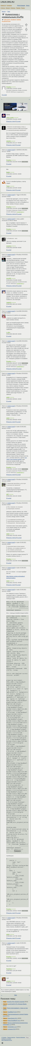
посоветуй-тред (6, 21)
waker (8, 397)
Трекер (18, 8)
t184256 (8, 141)
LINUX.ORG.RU (7, 2)
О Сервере (4, 1037)
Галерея (9, 5)
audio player (7, 19)
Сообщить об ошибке (6, 1038)
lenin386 (8, 278)
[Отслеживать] (26, 29)
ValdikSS (8, 302)
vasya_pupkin (10, 117)
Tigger (8, 186)
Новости (3, 5)
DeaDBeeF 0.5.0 (12, 1012)
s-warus (8, 981)
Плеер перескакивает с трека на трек (17, 1008)
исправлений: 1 (20, 212)
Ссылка (4, 95)
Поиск (23, 8)
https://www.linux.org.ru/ (7, 1040)
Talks (8, 11)
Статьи (3, 8)
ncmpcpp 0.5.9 (11, 1029)
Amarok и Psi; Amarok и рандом (15, 1001)
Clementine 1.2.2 (12, 1026)
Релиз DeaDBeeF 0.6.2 (14, 1020)
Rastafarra (9, 968)
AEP (7, 494)
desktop (19, 19)
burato (8, 172)
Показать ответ (11, 121)
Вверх (27, 1037)
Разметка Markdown (20, 1037)
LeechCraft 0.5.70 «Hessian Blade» (17, 1004)
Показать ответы (11, 214)
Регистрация (21, 5)
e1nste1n (8, 246)
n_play (8, 332)
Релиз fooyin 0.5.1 (12, 1018)
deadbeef (13, 19)
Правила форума (11, 1037)
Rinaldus (8, 87)
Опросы (12, 8)
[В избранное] (26, 24)
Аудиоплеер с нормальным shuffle (12, 15)
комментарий (11, 149)
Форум (8, 8)
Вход (27, 5)
